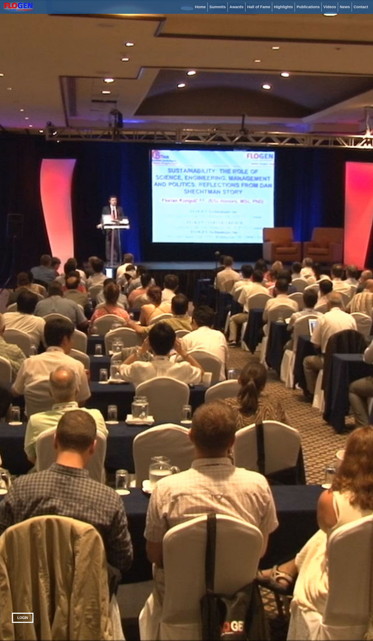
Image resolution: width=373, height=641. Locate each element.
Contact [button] (361, 7)
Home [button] (200, 7)
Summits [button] (217, 7)
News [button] (345, 7)
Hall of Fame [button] (258, 7)
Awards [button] (236, 7)
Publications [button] (308, 7)
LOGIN (22, 618)
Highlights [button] (283, 7)
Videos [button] (329, 7)
